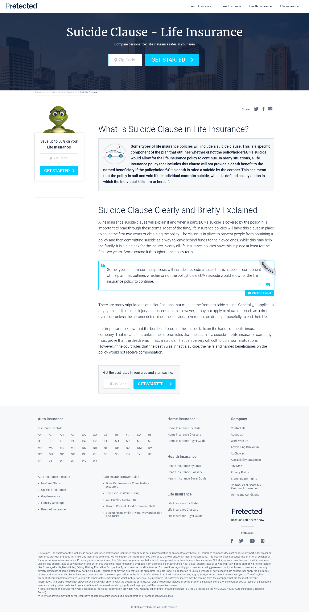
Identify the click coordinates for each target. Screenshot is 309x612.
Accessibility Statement (246, 459)
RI (94, 454)
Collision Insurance (53, 489)
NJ (128, 447)
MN (40, 447)
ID (50, 441)
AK (40, 434)
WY (95, 460)
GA (139, 434)
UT (150, 454)
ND (95, 447)
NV (150, 447)
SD (117, 454)
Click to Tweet (261, 293)
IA (39, 441)
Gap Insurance (50, 496)
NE (106, 447)
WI (72, 460)
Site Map (236, 466)
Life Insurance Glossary (63, 92)
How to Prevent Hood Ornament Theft (130, 506)
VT (50, 460)
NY (40, 454)
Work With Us (239, 440)
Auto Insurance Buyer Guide (121, 476)
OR (73, 454)
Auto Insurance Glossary (54, 476)
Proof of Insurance (53, 509)
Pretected (40, 92)
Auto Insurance (201, 6)
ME (139, 441)
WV (84, 460)
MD (128, 441)
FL (127, 434)
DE (117, 434)
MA (117, 441)
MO (51, 447)
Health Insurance (260, 6)
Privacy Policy (240, 472)
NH (117, 447)
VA (39, 460)
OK (62, 454)
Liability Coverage (52, 503)
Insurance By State (50, 428)
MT (73, 447)
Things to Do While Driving (123, 493)
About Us (237, 434)
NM (139, 447)
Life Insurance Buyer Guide (185, 516)
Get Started (168, 60)
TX (139, 454)
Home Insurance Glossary (184, 434)
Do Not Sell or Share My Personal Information (246, 486)
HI (149, 434)
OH (51, 454)
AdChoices (238, 453)
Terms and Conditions (245, 494)
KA (84, 441)
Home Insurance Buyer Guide (186, 440)
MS (62, 447)
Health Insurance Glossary (185, 472)
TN (128, 454)
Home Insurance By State (184, 428)
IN (72, 441)
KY (94, 441)
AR (62, 434)
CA (84, 434)
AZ (72, 434)
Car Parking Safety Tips (121, 499)
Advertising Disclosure (245, 447)
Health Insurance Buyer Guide (187, 478)
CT (105, 434)
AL (50, 434)
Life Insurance (289, 6)
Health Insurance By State (184, 466)
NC (84, 447)
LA (105, 441)
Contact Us (238, 428)
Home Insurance (230, 6)
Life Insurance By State (183, 503)
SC (105, 454)
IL (61, 441)
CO (95, 434)
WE (62, 460)
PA (84, 454)
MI (149, 441)
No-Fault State (50, 483)
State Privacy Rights (244, 478)
